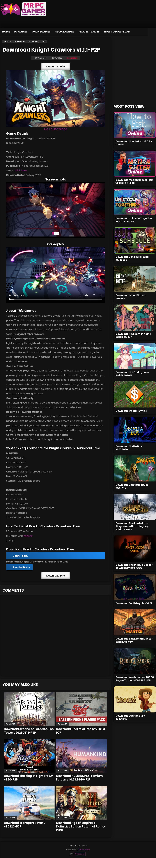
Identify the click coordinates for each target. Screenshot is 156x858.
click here (21, 170)
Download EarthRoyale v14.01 (133, 603)
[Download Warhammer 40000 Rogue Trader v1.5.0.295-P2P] (135, 661)
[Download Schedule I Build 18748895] (135, 240)
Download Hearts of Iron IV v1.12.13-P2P (81, 731)
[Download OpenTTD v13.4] (135, 394)
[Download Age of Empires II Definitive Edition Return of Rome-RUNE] (81, 803)
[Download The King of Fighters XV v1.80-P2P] (29, 756)
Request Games (89, 31)
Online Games (41, 31)
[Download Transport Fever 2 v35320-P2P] (29, 803)
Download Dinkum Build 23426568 (130, 717)
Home (6, 31)
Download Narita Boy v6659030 (128, 448)
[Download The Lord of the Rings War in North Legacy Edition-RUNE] (135, 507)
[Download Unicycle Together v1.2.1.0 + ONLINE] (135, 202)
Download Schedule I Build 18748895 (132, 258)
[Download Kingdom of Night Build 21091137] (135, 318)
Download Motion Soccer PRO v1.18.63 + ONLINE (134, 181)
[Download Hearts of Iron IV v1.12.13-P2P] (81, 709)
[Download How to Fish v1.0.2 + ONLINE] (135, 125)
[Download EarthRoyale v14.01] (135, 587)
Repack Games (64, 31)
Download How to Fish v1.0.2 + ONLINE (133, 143)
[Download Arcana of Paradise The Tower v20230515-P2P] (29, 709)
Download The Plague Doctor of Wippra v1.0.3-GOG (133, 566)
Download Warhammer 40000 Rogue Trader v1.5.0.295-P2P (134, 678)
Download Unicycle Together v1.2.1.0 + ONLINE (133, 220)
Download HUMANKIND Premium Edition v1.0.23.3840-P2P (79, 778)
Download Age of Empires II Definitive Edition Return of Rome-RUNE (81, 826)
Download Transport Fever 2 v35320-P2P (24, 825)
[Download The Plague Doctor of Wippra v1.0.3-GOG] (135, 548)
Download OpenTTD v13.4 (131, 411)
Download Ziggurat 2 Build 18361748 (131, 486)
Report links (72, 58)
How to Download (117, 31)
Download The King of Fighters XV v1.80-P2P (28, 778)
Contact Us (74, 845)
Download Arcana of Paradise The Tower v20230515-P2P (29, 731)
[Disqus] (55, 636)
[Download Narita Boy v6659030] (135, 430)
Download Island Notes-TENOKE (130, 297)
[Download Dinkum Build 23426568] (135, 699)
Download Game (21, 567)
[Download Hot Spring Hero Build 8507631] (135, 356)
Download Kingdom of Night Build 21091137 (133, 335)
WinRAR (27, 536)
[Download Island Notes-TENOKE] (135, 279)
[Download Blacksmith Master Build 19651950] (135, 622)
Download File (55, 66)
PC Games (20, 31)
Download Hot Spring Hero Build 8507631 (132, 374)
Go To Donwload (55, 129)
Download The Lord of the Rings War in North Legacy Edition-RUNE (131, 526)
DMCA (84, 845)
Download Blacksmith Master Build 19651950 (133, 640)
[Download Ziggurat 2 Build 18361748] (135, 468)
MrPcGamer (79, 854)
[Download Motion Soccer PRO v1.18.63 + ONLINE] (135, 164)
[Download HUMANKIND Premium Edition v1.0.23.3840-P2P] (81, 756)
